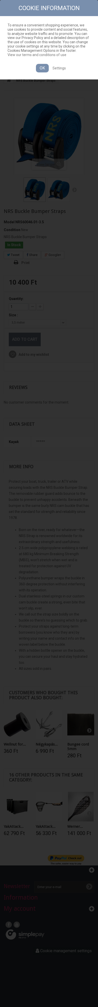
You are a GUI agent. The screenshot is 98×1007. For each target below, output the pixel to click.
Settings (59, 68)
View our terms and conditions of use (37, 55)
